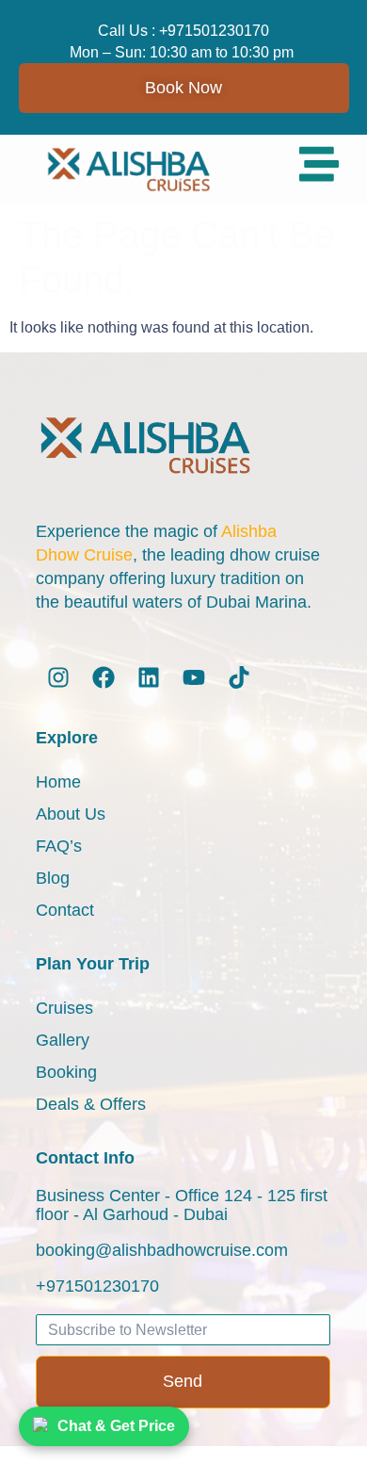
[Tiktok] (239, 677)
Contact (65, 910)
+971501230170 (214, 31)
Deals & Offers (91, 1104)
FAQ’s (59, 846)
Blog (53, 878)
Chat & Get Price (116, 1426)
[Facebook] (103, 677)
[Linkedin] (148, 677)
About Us (70, 814)
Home (58, 782)
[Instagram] (58, 677)
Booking (66, 1072)
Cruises (64, 1008)
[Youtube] (193, 677)
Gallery (62, 1040)
